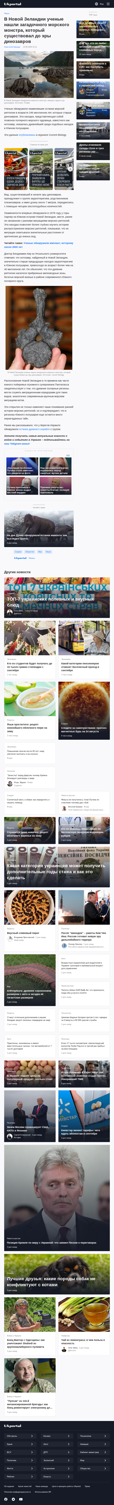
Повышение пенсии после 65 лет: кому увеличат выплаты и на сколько (25, 752)
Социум (18, 552)
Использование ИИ (43, 1492)
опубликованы (27, 135)
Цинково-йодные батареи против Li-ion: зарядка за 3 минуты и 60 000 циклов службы (84, 1018)
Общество (29, 552)
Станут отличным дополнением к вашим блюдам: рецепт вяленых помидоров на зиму (28, 1018)
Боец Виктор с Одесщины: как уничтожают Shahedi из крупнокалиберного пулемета (26, 1343)
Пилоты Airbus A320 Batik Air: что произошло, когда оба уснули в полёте (82, 991)
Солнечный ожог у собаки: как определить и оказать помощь (28, 801)
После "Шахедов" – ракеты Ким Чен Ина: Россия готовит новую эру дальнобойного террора (83, 936)
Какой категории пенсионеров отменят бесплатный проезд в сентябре (80, 667)
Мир (40, 552)
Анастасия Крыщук (12, 47)
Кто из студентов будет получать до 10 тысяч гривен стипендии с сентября (29, 667)
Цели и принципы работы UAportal (66, 1486)
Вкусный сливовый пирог (23, 933)
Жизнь (32, 558)
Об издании (9, 1486)
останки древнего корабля (34, 429)
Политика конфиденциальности (17, 1492)
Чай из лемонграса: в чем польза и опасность (83, 1342)
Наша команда (42, 1486)
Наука (6, 13)
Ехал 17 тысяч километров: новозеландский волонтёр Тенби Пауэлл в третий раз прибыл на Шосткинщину (83, 1046)
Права (87, 1486)
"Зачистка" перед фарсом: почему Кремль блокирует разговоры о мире (27, 776)
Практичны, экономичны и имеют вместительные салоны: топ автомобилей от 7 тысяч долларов (29, 1046)
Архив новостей (24, 1486)
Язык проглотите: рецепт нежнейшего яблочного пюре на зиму (27, 728)
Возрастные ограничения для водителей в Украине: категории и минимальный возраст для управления (82, 966)
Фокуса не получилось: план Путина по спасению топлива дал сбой (80, 801)
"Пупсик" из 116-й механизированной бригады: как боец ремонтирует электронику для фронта (29, 1405)
